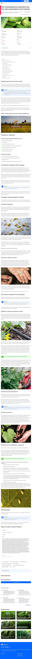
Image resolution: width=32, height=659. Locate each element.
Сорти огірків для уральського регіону (18, 565)
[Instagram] (3, 647)
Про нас (2, 654)
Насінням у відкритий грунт (6, 68)
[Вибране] (30, 1)
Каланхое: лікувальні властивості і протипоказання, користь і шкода (23, 602)
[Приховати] (29, 59)
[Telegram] (5, 647)
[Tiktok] (9, 647)
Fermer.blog (2, 3)
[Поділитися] (30, 48)
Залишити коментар (16, 582)
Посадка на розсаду (5, 67)
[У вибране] (14, 612)
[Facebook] (1, 647)
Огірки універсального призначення (7, 563)
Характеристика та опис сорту (6, 60)
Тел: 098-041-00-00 (19, 654)
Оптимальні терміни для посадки (6, 64)
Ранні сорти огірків (6, 561)
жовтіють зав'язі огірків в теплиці (18, 458)
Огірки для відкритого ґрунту (14, 561)
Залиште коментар (6, 579)
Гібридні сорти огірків (16, 563)
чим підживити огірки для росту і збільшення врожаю (18, 356)
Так (26, 570)
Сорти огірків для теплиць (22, 561)
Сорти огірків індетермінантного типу (7, 565)
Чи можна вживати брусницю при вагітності (9, 602)
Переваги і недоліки (5, 63)
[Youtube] (7, 647)
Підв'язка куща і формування (6, 72)
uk (22, 1)
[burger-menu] (30, 3)
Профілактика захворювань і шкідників (7, 75)
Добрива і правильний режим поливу (7, 71)
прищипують (16, 394)
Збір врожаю (4, 76)
